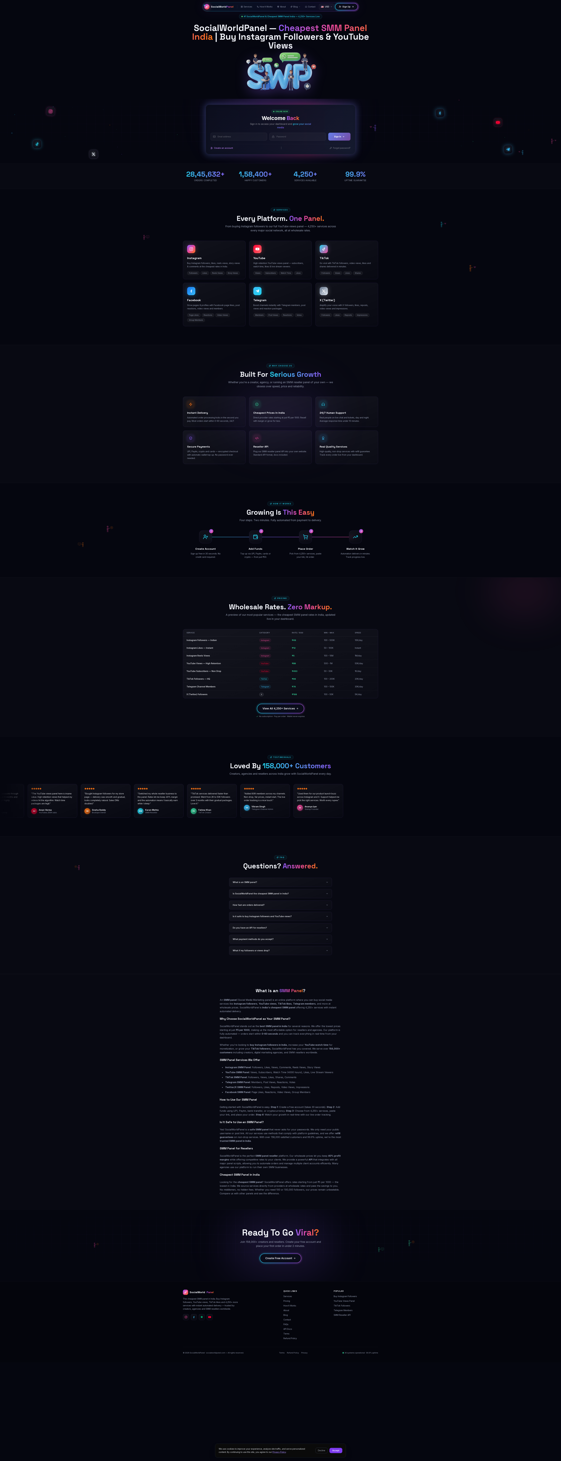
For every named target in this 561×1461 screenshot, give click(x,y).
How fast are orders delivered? (248, 905)
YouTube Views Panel (344, 1301)
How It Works (289, 1305)
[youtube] (210, 1317)
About (286, 1310)
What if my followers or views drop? (251, 950)
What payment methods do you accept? (253, 939)
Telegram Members (343, 1310)
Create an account (223, 148)
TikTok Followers (342, 1305)
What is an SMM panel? (245, 882)
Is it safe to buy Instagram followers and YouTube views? (262, 916)
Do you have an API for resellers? (250, 927)
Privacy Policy (279, 1452)
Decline (321, 1450)
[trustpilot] (202, 1317)
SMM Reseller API (342, 1315)
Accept (335, 1450)
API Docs (287, 1329)
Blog (285, 1315)
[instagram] (186, 1317)
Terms (286, 1333)
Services (287, 1296)
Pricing (286, 1301)
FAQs (285, 1324)
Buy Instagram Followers (345, 1296)
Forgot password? (341, 148)
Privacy (304, 1353)
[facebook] (194, 1317)
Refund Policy (290, 1338)
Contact (287, 1319)
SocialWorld (202, 1292)
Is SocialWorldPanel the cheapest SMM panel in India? (261, 893)
